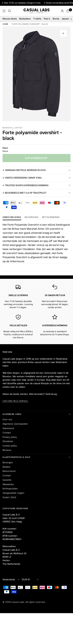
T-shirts (37, 18)
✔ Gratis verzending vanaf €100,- (23, 177)
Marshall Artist (13, 128)
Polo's (47, 18)
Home (5, 24)
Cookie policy (10, 445)
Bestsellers (25, 18)
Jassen (65, 18)
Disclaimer (8, 441)
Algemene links (12, 414)
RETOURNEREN (51, 217)
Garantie (7, 479)
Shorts (55, 18)
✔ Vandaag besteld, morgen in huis (24, 170)
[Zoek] (9, 11)
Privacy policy (10, 437)
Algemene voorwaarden (15, 423)
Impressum (8, 428)
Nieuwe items (10, 18)
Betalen (7, 466)
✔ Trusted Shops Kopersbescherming (26, 185)
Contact (7, 432)
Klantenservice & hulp (16, 457)
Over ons (7, 419)
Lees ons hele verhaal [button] (15, 401)
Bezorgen (8, 462)
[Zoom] (63, 33)
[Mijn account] (62, 11)
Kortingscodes (10, 488)
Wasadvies (8, 484)
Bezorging (32, 217)
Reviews (7, 450)
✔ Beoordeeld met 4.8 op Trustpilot (24, 192)
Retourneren (9, 471)
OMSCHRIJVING (12, 217)
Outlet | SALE (9, 497)
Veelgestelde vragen (13, 493)
